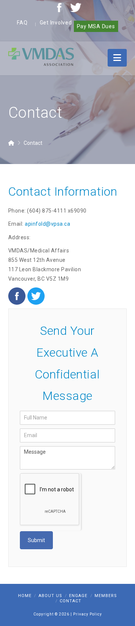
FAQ (22, 23)
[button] (117, 58)
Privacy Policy (87, 614)
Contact (70, 601)
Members (105, 595)
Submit (36, 540)
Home (25, 595)
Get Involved (56, 23)
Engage (78, 595)
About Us (50, 595)
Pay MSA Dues (96, 26)
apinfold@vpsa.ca (47, 224)
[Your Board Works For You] (41, 56)
